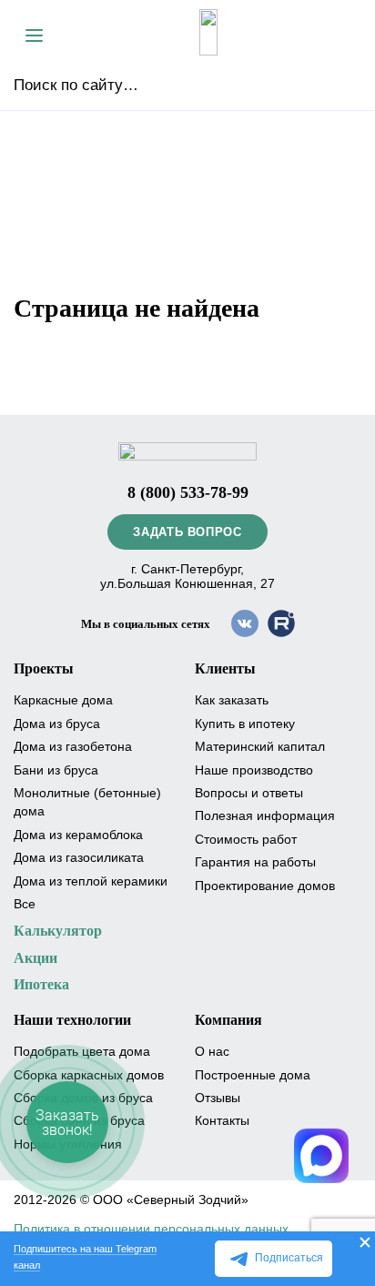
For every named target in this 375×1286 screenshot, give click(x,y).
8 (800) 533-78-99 (187, 492)
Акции (35, 958)
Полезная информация (265, 815)
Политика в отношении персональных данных (151, 1228)
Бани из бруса (56, 770)
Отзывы (217, 1097)
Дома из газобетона (73, 746)
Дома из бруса (57, 723)
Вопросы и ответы (249, 792)
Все (24, 903)
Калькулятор (58, 930)
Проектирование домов (265, 885)
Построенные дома (252, 1075)
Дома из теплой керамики (90, 881)
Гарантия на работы (255, 862)
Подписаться (289, 1257)
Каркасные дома (63, 700)
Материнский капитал (260, 746)
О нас (212, 1051)
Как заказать (232, 700)
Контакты (222, 1120)
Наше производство (254, 770)
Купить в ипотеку (245, 723)
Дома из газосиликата (79, 857)
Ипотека (41, 984)
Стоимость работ (246, 839)
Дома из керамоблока (78, 834)
